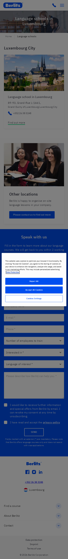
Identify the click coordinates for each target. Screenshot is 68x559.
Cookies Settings (34, 298)
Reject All (34, 281)
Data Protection (12, 272)
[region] (34, 279)
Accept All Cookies (34, 290)
